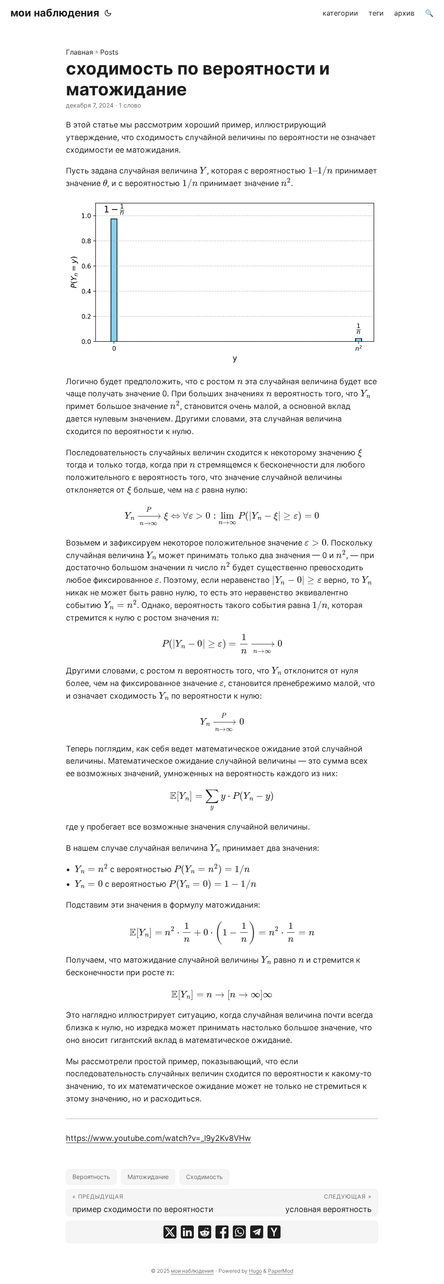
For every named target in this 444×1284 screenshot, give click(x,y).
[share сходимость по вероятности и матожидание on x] (169, 1231)
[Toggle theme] (108, 13)
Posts (109, 52)
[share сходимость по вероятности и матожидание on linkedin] (187, 1231)
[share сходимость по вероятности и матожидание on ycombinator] (274, 1231)
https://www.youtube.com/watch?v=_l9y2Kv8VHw (158, 1138)
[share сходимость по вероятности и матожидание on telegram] (256, 1231)
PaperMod (280, 1271)
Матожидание (148, 1176)
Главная (79, 52)
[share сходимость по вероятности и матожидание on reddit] (204, 1231)
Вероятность (91, 1176)
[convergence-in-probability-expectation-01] (222, 283)
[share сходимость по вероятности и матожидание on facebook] (222, 1231)
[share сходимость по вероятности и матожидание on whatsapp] (239, 1231)
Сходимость (204, 1176)
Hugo (255, 1271)
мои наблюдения (54, 13)
